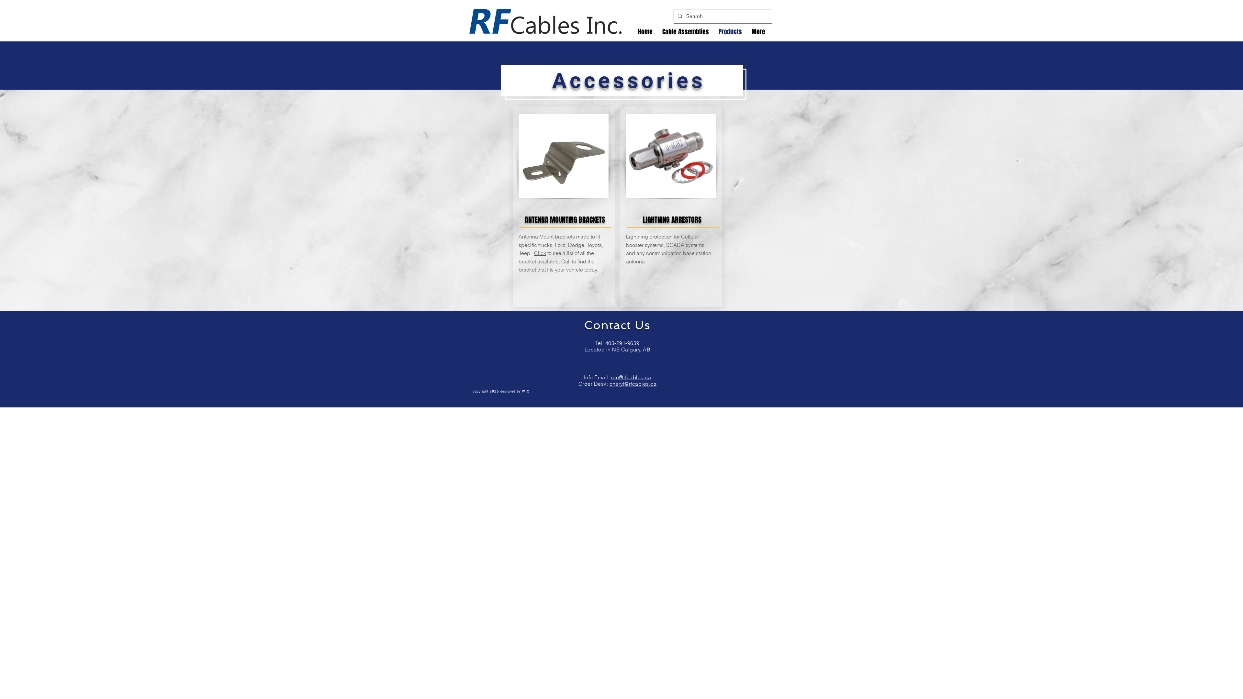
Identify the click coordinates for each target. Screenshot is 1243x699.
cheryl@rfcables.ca (633, 384)
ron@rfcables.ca (631, 377)
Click (540, 253)
